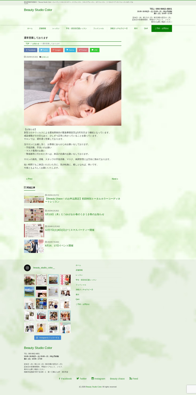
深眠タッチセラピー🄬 (119, 28)
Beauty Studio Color (38, 10)
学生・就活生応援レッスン (76, 28)
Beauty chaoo (117, 378)
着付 (136, 28)
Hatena (71, 50)
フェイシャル (98, 28)
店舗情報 (42, 28)
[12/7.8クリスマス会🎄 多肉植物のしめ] (29, 279)
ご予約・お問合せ (162, 28)
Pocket (84, 50)
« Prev (29, 179)
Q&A (146, 28)
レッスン (56, 28)
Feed (135, 378)
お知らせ (45, 57)
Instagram (99, 378)
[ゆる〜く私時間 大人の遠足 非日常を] (41, 303)
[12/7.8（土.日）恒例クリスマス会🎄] (41, 279)
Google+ (57, 50)
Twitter (45, 50)
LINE (95, 50)
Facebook (31, 50)
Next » (115, 179)
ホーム (30, 28)
